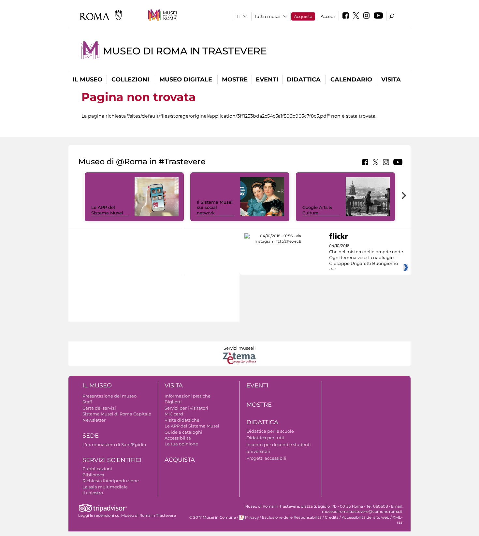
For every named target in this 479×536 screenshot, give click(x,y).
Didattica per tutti (265, 437)
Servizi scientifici (111, 460)
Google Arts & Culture (317, 210)
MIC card (174, 413)
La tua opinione (181, 443)
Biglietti (173, 401)
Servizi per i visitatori (186, 408)
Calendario (351, 79)
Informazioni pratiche (187, 395)
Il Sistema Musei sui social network (215, 207)
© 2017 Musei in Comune (212, 517)
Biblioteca (93, 474)
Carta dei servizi (99, 408)
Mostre (235, 79)
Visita (391, 79)
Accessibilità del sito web (365, 517)
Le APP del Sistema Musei (107, 210)
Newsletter (94, 420)
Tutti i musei (267, 16)
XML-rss (397, 520)
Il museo (87, 79)
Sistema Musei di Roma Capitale (116, 413)
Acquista (303, 16)
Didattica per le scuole (270, 431)
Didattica (304, 79)
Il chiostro (92, 492)
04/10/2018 (366, 257)
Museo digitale (185, 79)
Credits (332, 517)
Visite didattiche (182, 420)
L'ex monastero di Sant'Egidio (114, 444)
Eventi (267, 79)
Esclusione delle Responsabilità (292, 517)
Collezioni (130, 79)
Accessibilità (178, 438)
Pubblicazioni (97, 468)
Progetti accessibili (266, 458)
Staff (87, 401)
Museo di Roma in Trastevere (185, 51)
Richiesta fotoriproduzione (110, 480)
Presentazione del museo (109, 395)
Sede (90, 436)
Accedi (328, 16)
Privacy (252, 517)
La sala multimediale (105, 486)
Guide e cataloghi (183, 432)
